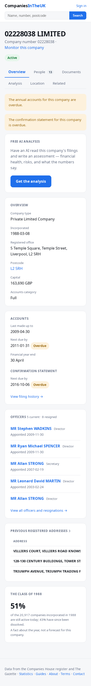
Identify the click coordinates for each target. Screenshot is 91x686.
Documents (71, 71)
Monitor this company (24, 47)
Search (78, 15)
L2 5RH (16, 268)
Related (59, 83)
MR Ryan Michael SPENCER (35, 446)
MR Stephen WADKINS (31, 428)
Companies (25, 5)
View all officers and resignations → (38, 510)
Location (37, 83)
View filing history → (26, 396)
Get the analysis (31, 181)
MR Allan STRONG (27, 463)
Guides (41, 674)
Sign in (81, 5)
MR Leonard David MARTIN (35, 481)
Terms (65, 674)
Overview (16, 71)
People (43, 71)
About (53, 674)
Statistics (26, 674)
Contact (79, 674)
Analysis (15, 83)
